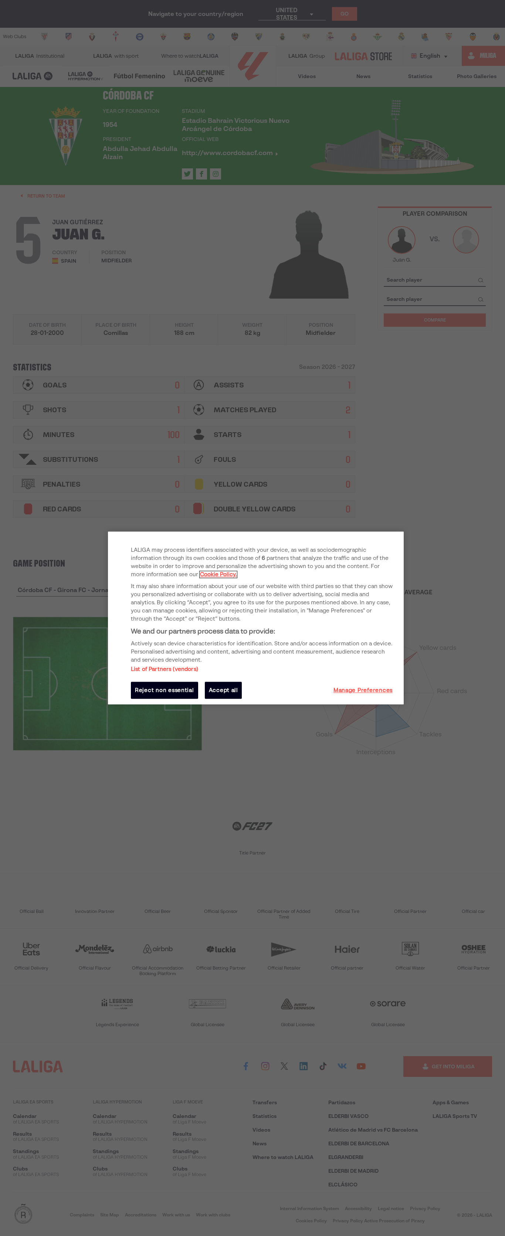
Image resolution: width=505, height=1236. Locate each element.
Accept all (223, 690)
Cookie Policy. (218, 574)
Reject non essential (164, 690)
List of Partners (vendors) (164, 669)
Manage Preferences (363, 690)
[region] (256, 617)
